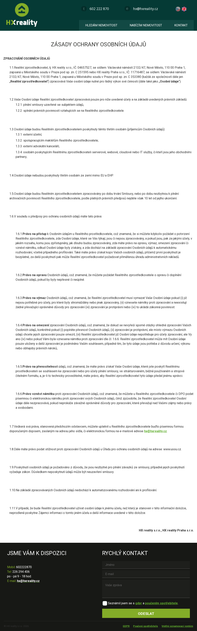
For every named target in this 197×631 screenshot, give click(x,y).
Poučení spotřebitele (145, 626)
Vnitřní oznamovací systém (177, 626)
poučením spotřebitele (161, 603)
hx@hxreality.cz (145, 8)
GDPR (126, 626)
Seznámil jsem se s (121, 603)
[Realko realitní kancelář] (23, 15)
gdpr (138, 603)
